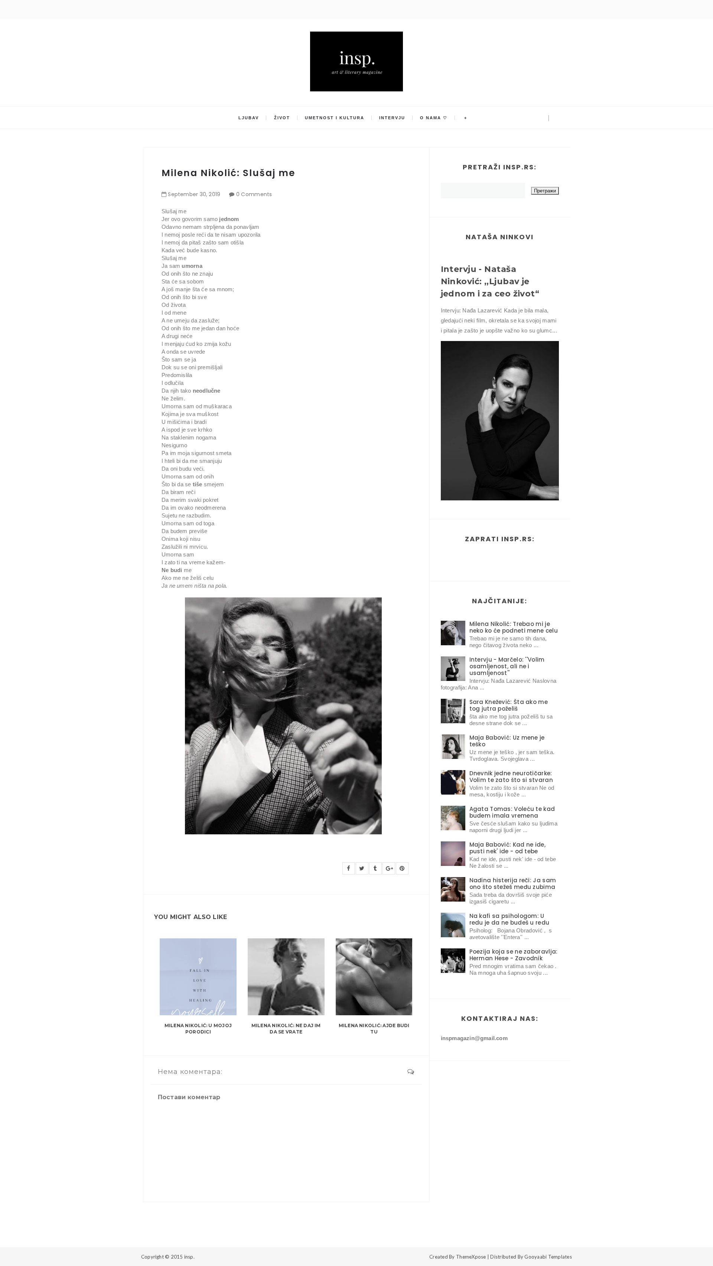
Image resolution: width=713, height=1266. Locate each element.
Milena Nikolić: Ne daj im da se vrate (286, 1029)
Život (282, 118)
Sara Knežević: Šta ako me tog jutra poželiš (508, 705)
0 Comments (254, 194)
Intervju (392, 118)
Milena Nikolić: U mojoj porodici (198, 1029)
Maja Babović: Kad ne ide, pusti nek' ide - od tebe (507, 848)
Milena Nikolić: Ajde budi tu (374, 1029)
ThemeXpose (471, 1257)
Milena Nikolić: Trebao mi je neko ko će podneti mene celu (513, 627)
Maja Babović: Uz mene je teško (507, 741)
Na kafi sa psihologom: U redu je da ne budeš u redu (509, 919)
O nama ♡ (433, 118)
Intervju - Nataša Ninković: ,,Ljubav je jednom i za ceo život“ (490, 281)
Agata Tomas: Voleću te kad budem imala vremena (512, 812)
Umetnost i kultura (334, 118)
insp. (189, 1257)
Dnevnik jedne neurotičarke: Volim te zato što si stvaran (511, 776)
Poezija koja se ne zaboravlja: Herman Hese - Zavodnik (513, 955)
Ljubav (248, 118)
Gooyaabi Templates (548, 1257)
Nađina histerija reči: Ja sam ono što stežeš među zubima (512, 883)
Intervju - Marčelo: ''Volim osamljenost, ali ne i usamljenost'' (507, 666)
